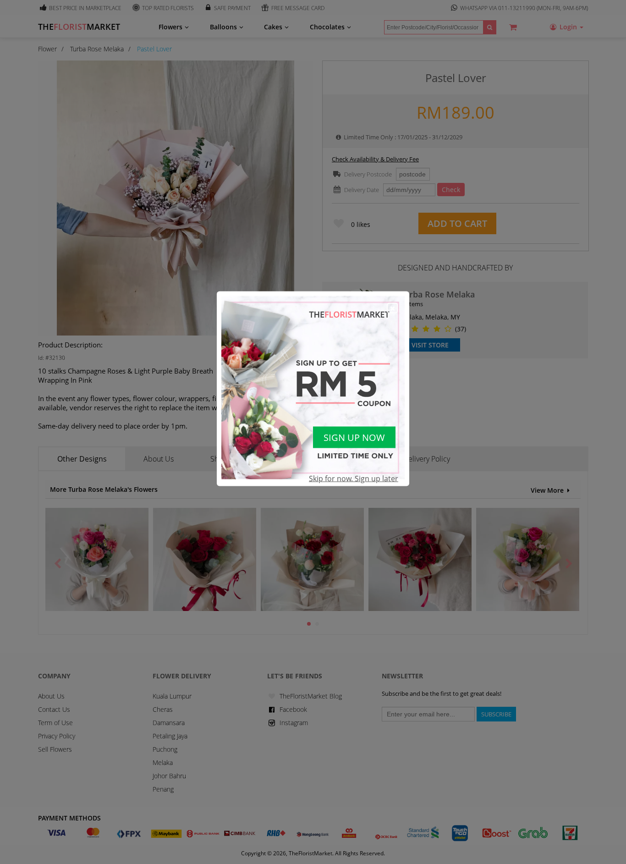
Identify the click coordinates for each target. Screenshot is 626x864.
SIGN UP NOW (354, 437)
